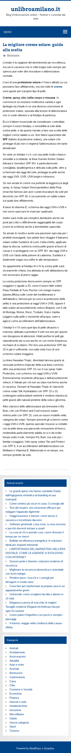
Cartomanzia (17, 677)
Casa (12, 681)
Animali (13, 648)
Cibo (12, 685)
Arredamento (17, 652)
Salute (13, 718)
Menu (8, 32)
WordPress (35, 748)
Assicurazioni (17, 656)
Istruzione (15, 710)
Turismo (14, 730)
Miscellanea (16, 714)
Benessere (13, 55)
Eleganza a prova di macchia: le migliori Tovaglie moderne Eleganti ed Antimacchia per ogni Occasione (32, 606)
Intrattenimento (18, 705)
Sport (12, 726)
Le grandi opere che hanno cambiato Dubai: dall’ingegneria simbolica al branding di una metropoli (33, 495)
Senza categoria (19, 722)
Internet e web (17, 701)
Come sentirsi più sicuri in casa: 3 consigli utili (36, 503)
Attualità (14, 660)
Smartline (49, 748)
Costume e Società (20, 689)
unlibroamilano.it (35, 8)
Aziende (14, 668)
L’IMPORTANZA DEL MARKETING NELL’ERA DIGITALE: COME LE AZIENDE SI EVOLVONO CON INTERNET (35, 553)
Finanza (14, 697)
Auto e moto (16, 664)
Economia (15, 693)
